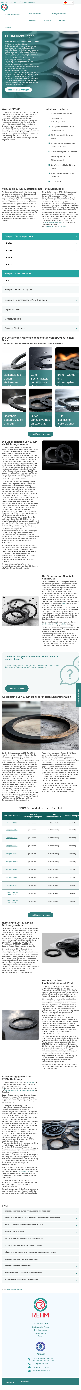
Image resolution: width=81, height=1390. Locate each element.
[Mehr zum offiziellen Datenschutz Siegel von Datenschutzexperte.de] (41, 1345)
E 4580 (9, 243)
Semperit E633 (12, 823)
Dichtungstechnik (35, 14)
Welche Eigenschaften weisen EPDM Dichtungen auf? (24, 1238)
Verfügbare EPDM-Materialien (61, 113)
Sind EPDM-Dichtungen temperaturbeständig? (21, 1259)
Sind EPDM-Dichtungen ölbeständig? (18, 1266)
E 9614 (9, 257)
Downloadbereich (40, 1330)
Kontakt (8, 27)
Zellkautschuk (49, 226)
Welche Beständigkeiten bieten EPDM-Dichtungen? (23, 1245)
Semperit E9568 (11, 869)
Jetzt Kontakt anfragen (40, 434)
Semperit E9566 (11, 854)
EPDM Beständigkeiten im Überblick (64, 152)
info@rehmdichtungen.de (41, 1371)
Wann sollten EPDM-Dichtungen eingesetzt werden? (24, 1225)
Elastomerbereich (48, 624)
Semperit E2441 (11, 830)
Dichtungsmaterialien (58, 14)
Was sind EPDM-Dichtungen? (15, 1231)
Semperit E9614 (11, 846)
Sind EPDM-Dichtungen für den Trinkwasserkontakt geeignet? (28, 1211)
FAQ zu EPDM (56, 182)
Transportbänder (23, 1171)
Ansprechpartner (40, 1333)
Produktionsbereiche (12, 14)
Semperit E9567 (11, 877)
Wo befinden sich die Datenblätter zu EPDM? (21, 1279)
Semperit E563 (12, 885)
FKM (56, 624)
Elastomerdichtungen (14, 1289)
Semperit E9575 (11, 838)
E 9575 (9, 264)
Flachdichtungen (10, 1090)
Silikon (64, 624)
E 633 (8, 280)
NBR (63, 603)
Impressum (10, 1383)
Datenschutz (25, 1382)
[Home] (4, 7)
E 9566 (9, 250)
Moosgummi (62, 226)
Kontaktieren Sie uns (78, 695)
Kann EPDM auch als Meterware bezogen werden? (23, 1273)
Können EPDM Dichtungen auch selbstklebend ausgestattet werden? (30, 1252)
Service (47, 20)
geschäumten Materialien (53, 222)
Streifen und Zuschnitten (25, 1090)
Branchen (32, 20)
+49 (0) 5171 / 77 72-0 (10, 2)
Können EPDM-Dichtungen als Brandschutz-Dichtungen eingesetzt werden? (32, 1218)
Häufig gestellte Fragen (40, 1327)
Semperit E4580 (11, 861)
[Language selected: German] (68, 3)
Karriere (40, 1336)
